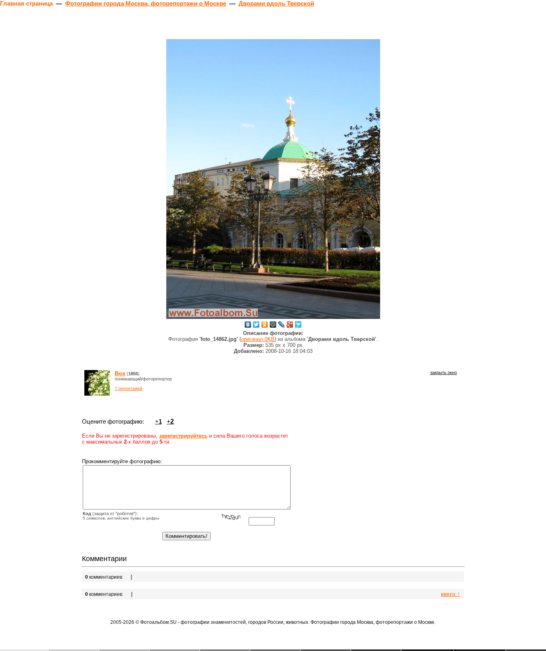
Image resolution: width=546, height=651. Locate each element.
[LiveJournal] (281, 324)
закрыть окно (443, 372)
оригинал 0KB (258, 339)
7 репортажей (128, 388)
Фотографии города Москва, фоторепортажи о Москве (145, 3)
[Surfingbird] (298, 324)
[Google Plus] (290, 324)
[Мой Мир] (273, 324)
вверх (450, 594)
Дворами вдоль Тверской (276, 3)
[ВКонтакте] (248, 324)
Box (120, 373)
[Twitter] (256, 324)
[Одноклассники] (265, 324)
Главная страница (26, 3)
